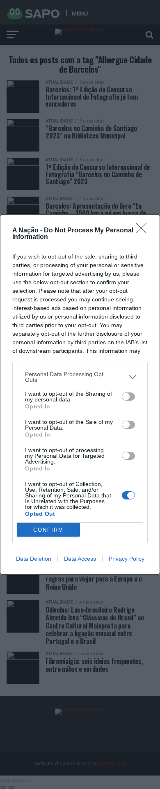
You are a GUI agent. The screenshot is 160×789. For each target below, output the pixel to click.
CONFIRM (48, 530)
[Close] (144, 230)
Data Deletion (33, 558)
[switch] (128, 396)
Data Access (80, 558)
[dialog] (80, 394)
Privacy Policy (126, 558)
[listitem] (80, 377)
